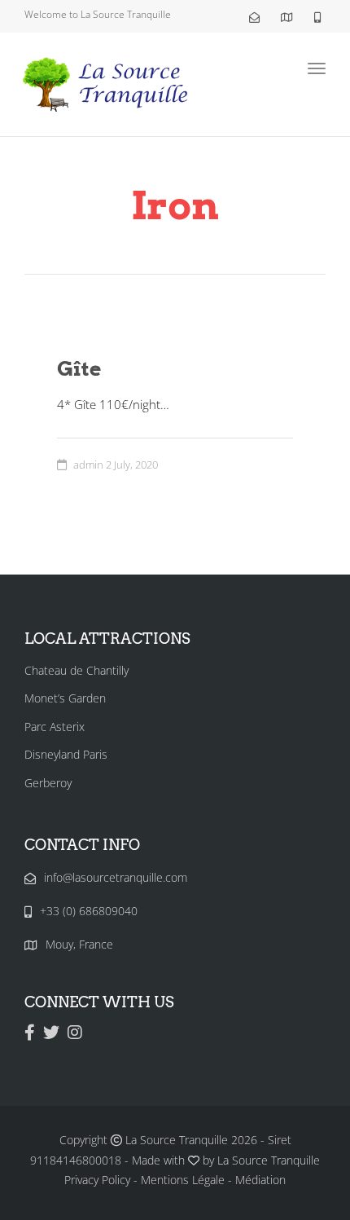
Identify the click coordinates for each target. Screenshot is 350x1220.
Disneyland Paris (65, 754)
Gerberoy (48, 783)
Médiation (260, 1179)
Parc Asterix (54, 726)
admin (88, 464)
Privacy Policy (97, 1179)
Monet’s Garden (65, 698)
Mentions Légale (183, 1179)
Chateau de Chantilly (76, 670)
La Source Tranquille (268, 1160)
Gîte (79, 368)
